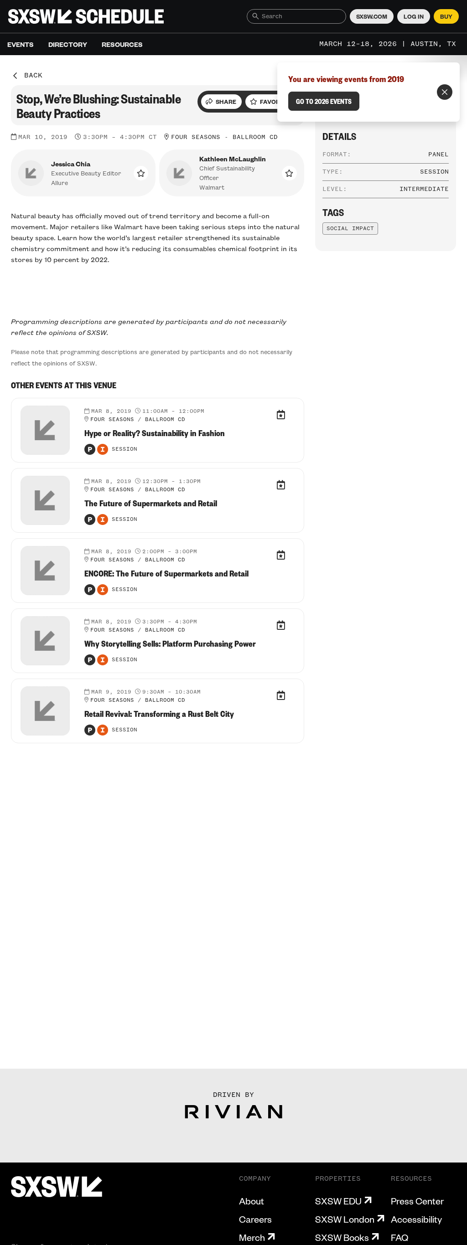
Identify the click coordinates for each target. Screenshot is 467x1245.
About (251, 1200)
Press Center (417, 1200)
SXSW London (344, 1219)
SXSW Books (342, 1237)
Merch (252, 1237)
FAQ (399, 1237)
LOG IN (414, 16)
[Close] (444, 92)
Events (20, 44)
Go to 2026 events (324, 101)
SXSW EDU (338, 1200)
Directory (67, 44)
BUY (446, 16)
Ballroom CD (255, 137)
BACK (33, 75)
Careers (255, 1219)
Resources (122, 44)
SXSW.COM (371, 16)
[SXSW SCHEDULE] (86, 16)
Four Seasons (195, 137)
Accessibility (416, 1219)
